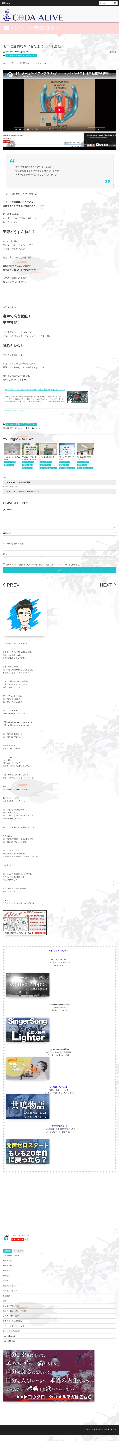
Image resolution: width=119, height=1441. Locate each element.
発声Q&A (6, 1276)
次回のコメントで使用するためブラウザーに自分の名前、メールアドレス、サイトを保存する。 (43, 565)
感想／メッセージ (10, 1286)
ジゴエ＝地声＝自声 (11, 1316)
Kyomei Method (10, 462)
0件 (18, 52)
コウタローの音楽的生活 (15, 55)
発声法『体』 (9, 465)
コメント (20, 428)
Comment (9, 510)
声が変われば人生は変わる (15, 411)
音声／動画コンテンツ (48, 468)
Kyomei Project (9, 1336)
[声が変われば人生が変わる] (33, 15)
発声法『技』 (31, 55)
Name (7, 533)
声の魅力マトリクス (11, 1291)
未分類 (5, 1281)
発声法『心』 (27, 468)
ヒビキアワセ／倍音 (11, 1306)
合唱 (5, 1301)
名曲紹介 (6, 1296)
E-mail (8, 544)
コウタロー (26, 52)
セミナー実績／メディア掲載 (14, 1311)
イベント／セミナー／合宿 (13, 1326)
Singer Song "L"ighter (11, 1331)
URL (7, 554)
